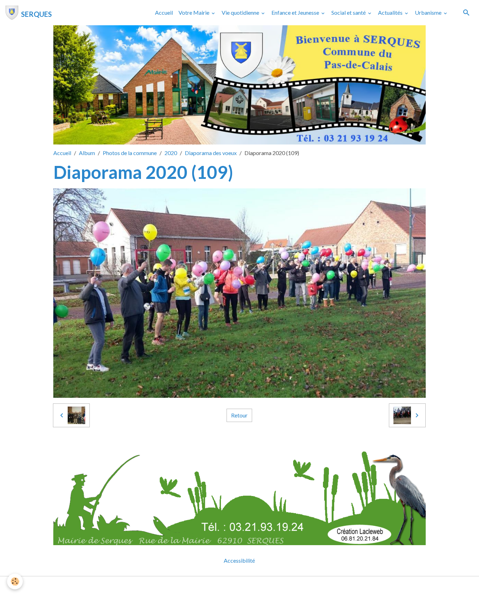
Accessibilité (239, 560)
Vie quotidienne (241, 12)
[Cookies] (15, 581)
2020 (170, 152)
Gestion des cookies (264, 586)
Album (87, 152)
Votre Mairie (194, 12)
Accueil (164, 12)
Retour (239, 415)
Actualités (391, 12)
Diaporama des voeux (211, 152)
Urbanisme (429, 12)
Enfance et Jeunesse (295, 12)
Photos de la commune (130, 152)
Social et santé (349, 12)
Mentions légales (211, 586)
